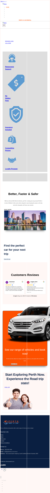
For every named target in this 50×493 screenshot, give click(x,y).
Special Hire (10, 11)
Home (7, 7)
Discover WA (10, 13)
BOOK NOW (8, 20)
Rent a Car (3, 438)
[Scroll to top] (2, 470)
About (2, 436)
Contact (8, 17)
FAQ (7, 15)
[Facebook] (2, 465)
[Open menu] (4, 25)
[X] (3, 465)
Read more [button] (29, 292)
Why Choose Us (10, 9)
